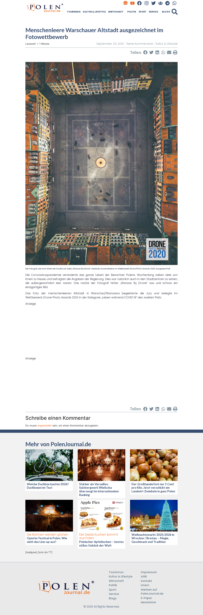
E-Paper (146, 598)
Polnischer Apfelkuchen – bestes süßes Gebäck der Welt (101, 543)
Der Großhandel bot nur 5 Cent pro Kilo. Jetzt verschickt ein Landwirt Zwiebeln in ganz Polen (153, 487)
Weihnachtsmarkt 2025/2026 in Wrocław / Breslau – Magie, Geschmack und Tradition (152, 538)
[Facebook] (139, 3)
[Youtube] (132, 3)
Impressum (149, 572)
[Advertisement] (101, 328)
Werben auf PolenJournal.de (152, 592)
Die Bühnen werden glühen (47, 534)
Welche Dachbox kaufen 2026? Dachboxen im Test (48, 485)
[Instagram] (146, 3)
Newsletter (148, 602)
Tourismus (74, 11)
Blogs (166, 11)
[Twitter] (153, 3)
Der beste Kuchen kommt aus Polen (98, 536)
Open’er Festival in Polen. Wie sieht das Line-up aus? (47, 540)
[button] (175, 12)
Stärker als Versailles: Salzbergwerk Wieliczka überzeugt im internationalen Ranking (99, 489)
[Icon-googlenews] (125, 3)
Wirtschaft (115, 11)
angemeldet (44, 425)
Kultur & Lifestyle (94, 11)
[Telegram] (167, 3)
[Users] (160, 3)
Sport (142, 11)
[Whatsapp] (174, 3)
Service (153, 11)
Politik (131, 11)
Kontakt (146, 581)
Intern (145, 585)
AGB (144, 576)
